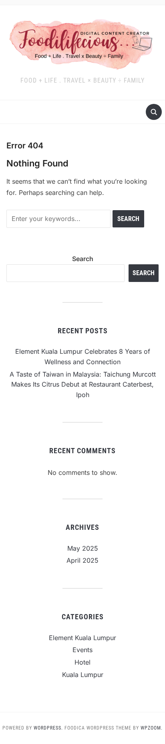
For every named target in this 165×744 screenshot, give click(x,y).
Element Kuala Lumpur (82, 638)
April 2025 (82, 560)
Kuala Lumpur (82, 675)
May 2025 (82, 548)
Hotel (82, 662)
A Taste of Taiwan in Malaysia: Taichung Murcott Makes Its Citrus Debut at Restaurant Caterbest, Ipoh (83, 384)
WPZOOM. (152, 728)
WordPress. (48, 728)
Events (82, 650)
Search (82, 259)
